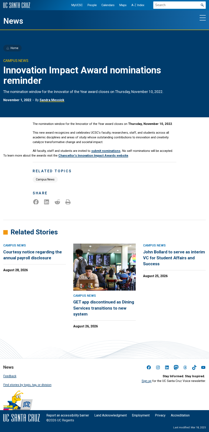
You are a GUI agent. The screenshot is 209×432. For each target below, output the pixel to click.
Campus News (45, 179)
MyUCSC (77, 5)
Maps (123, 5)
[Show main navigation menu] (202, 17)
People (92, 5)
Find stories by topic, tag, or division (27, 385)
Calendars (108, 5)
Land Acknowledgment (110, 415)
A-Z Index (137, 5)
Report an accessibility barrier (67, 415)
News (13, 21)
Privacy (160, 415)
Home (14, 48)
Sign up (146, 381)
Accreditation (180, 415)
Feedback (9, 376)
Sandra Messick (52, 100)
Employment (141, 415)
